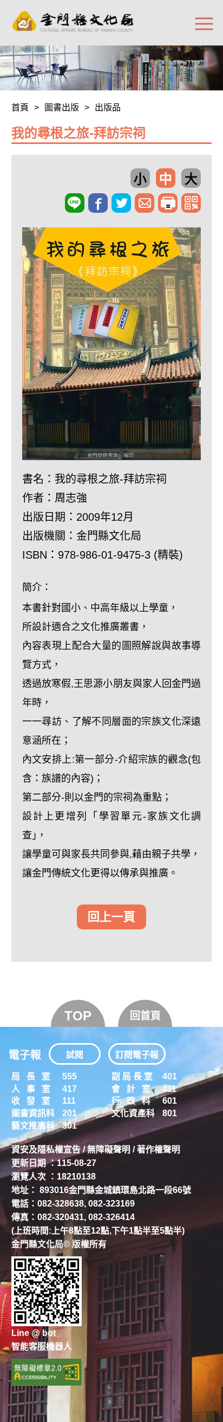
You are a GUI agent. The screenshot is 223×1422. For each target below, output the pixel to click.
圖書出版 (61, 107)
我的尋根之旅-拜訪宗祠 (111, 479)
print (168, 203)
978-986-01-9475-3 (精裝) (120, 555)
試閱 (74, 1054)
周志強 (71, 498)
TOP (77, 1015)
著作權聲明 (158, 1149)
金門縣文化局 (108, 536)
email (144, 203)
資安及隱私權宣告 (46, 1149)
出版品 (108, 107)
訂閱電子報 (137, 1054)
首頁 (20, 107)
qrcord (191, 203)
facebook (98, 203)
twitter (121, 203)
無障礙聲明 (108, 1149)
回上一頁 (111, 916)
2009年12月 (105, 517)
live (74, 203)
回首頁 (145, 1015)
